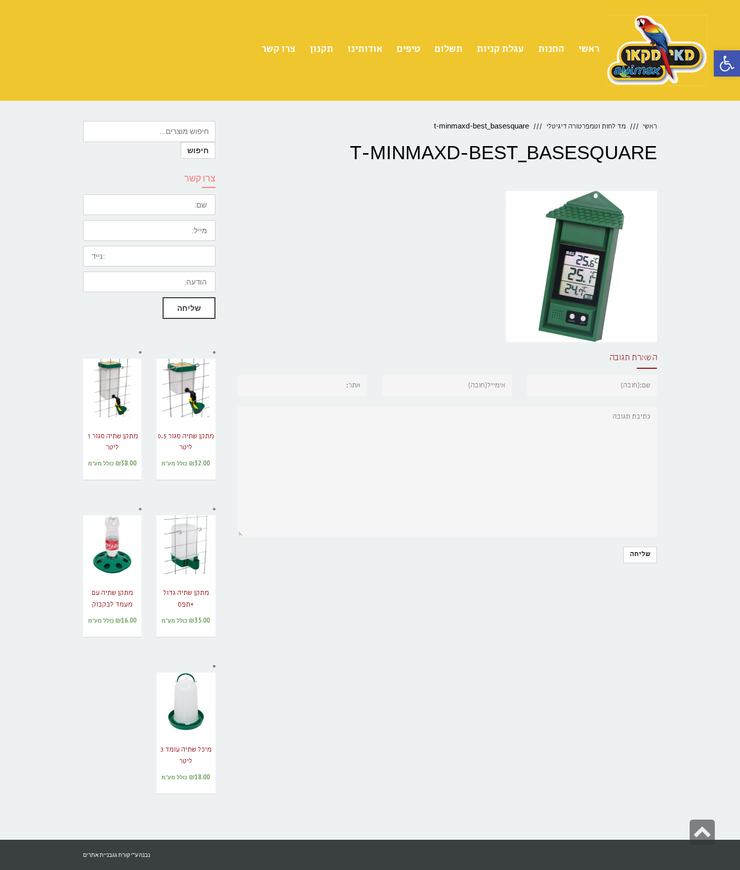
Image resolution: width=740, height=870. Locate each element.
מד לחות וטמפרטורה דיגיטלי (586, 127)
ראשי (650, 127)
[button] (727, 63)
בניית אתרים (97, 854)
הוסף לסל (186, 401)
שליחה (189, 308)
